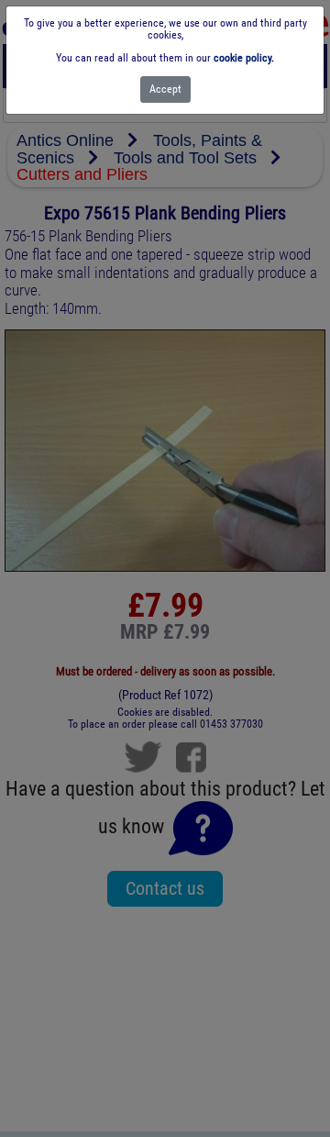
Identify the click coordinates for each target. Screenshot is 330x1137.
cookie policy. (244, 57)
